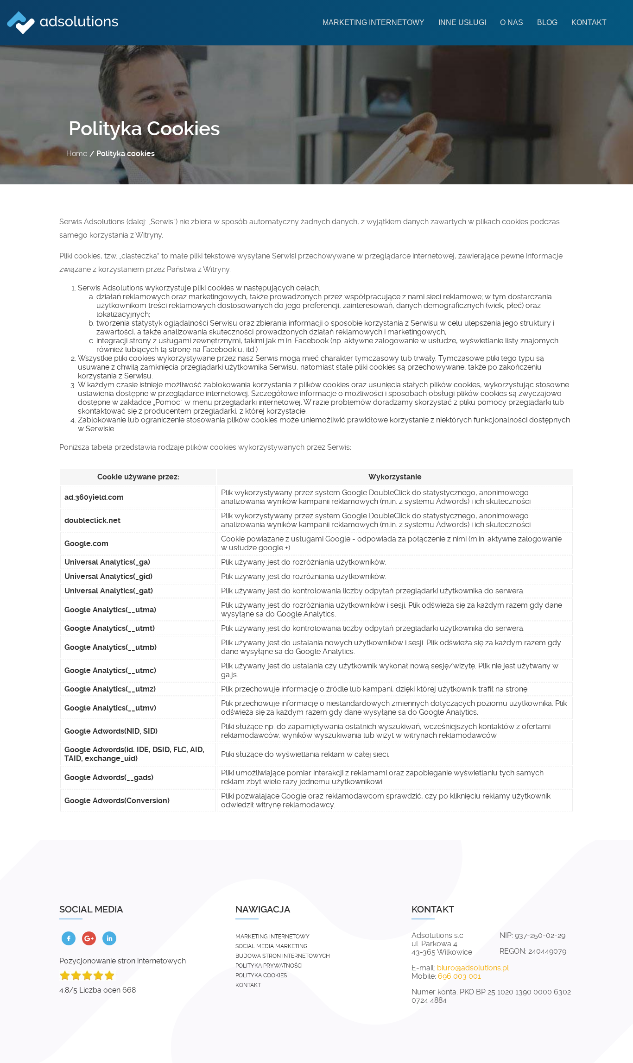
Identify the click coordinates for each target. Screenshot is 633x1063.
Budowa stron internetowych (282, 956)
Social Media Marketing (271, 946)
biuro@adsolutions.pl (473, 968)
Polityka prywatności (269, 965)
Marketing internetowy (373, 22)
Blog (547, 22)
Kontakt (589, 22)
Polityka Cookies (261, 975)
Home (76, 153)
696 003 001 (459, 976)
